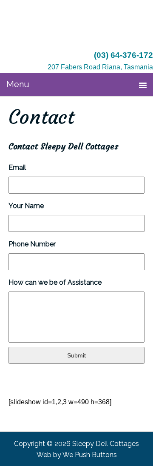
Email (17, 167)
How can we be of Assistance (55, 282)
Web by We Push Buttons (77, 455)
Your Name (26, 206)
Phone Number (32, 244)
